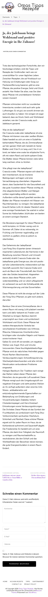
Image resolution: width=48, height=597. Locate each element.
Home (5, 581)
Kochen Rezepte (16, 581)
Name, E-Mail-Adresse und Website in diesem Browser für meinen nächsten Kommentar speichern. (23, 555)
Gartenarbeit (38, 581)
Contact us (17, 584)
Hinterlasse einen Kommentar (14, 52)
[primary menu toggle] (3, 7)
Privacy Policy (30, 584)
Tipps (28, 581)
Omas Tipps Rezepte (31, 7)
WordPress (32, 592)
